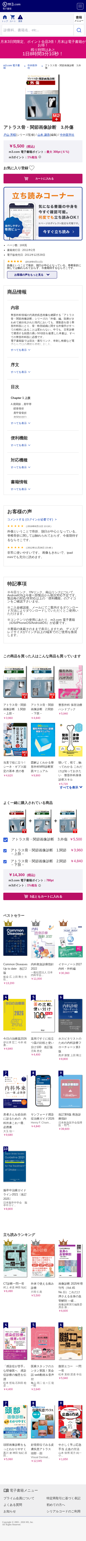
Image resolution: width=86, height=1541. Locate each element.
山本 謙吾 (43, 134)
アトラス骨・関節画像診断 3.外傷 (39, 839)
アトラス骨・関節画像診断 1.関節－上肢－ (38, 852)
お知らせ (10, 1511)
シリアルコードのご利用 (63, 1511)
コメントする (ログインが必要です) (30, 519)
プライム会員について (19, 1498)
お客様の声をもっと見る (29, 274)
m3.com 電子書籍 (11, 66)
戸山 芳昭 (10, 134)
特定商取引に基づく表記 (63, 1498)
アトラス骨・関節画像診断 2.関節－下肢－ (38, 862)
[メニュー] (80, 6)
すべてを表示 (69, 787)
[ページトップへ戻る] (79, 1535)
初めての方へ (56, 1504)
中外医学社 (32, 66)
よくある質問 (13, 1504)
